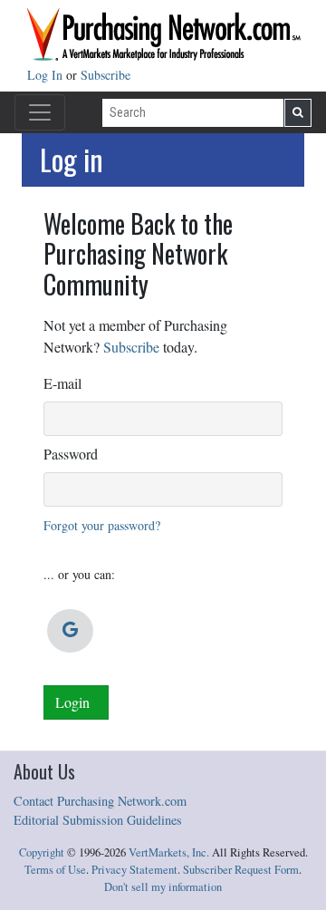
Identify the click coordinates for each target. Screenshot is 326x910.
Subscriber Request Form (241, 869)
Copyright (41, 852)
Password (70, 453)
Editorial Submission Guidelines (98, 819)
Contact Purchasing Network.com (100, 800)
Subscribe (105, 74)
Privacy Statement (134, 869)
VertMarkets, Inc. (169, 852)
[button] (70, 631)
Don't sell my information (163, 887)
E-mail (62, 382)
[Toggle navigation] (39, 112)
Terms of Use (55, 869)
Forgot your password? (101, 525)
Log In (46, 74)
